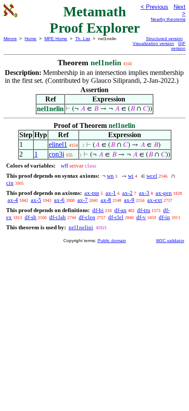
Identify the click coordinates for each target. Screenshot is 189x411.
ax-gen (164, 193)
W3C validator (170, 240)
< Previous (154, 7)
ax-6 (59, 200)
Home (30, 38)
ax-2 (127, 193)
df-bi (98, 210)
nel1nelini (81, 227)
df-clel (116, 217)
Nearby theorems (168, 19)
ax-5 (36, 200)
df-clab (57, 217)
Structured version (164, 38)
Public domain (112, 240)
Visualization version (153, 43)
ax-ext (154, 200)
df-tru (143, 210)
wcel (151, 175)
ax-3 (144, 193)
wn (110, 175)
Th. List (82, 38)
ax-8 (106, 200)
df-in (164, 217)
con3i (56, 154)
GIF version (178, 46)
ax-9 (129, 200)
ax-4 (12, 200)
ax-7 (82, 200)
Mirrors (10, 38)
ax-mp (91, 193)
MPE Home (55, 38)
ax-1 (110, 193)
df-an (120, 210)
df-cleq (87, 217)
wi (131, 175)
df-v (141, 217)
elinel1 (58, 144)
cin (10, 182)
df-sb (30, 217)
